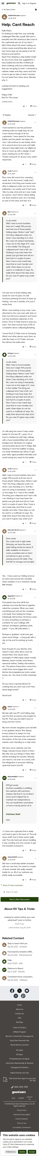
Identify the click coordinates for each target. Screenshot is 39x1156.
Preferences (10, 1152)
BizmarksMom (13, 776)
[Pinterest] (23, 996)
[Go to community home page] (11, 3)
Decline (22, 1152)
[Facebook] (12, 990)
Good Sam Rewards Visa (19, 1040)
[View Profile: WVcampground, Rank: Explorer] (4, 953)
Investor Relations (21, 1119)
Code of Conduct (19, 1028)
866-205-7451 (21, 1087)
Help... (10, 960)
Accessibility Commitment (22, 1127)
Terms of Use (21, 1123)
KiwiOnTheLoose (14, 15)
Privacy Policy (21, 1110)
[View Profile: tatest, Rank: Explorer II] (4, 708)
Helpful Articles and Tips (19, 1073)
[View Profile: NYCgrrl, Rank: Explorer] (4, 355)
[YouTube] (26, 990)
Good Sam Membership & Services (19, 1063)
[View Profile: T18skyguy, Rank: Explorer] (4, 978)
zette (21, 963)
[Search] (19, 3)
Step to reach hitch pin (17, 943)
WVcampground (25, 955)
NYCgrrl (10, 353)
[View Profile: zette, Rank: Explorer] (4, 961)
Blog (13, 1098)
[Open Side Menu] (3, 3)
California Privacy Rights (21, 1114)
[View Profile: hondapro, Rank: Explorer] (4, 945)
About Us (19, 1009)
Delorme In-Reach (15, 968)
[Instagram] (15, 996)
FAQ (19, 1018)
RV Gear (19, 1054)
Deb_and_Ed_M (13, 530)
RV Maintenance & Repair (19, 1059)
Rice (9, 212)
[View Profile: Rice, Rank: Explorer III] (4, 213)
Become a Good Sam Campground (19, 1036)
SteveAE (21, 971)
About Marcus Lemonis (19, 1045)
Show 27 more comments (13, 885)
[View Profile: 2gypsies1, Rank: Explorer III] (4, 597)
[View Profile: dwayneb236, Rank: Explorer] (4, 858)
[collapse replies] (19, 119)
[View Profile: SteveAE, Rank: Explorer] (4, 970)
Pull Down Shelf (13, 814)
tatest (10, 706)
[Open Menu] (35, 9)
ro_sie (10, 171)
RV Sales (19, 1050)
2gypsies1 (11, 596)
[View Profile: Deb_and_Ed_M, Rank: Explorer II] (4, 531)
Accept (32, 1152)
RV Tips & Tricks (9, 9)
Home (19, 1005)
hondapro (23, 946)
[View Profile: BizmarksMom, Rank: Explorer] (4, 778)
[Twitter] (19, 990)
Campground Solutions (19, 1067)
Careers (21, 1098)
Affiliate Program (19, 1032)
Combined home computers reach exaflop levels (20, 977)
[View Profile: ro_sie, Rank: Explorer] (4, 172)
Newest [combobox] (32, 115)
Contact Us (19, 1014)
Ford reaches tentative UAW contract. (20, 952)
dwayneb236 (12, 857)
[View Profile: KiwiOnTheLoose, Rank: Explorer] (4, 17)
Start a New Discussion (20, 899)
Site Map (19, 1022)
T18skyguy (24, 980)
